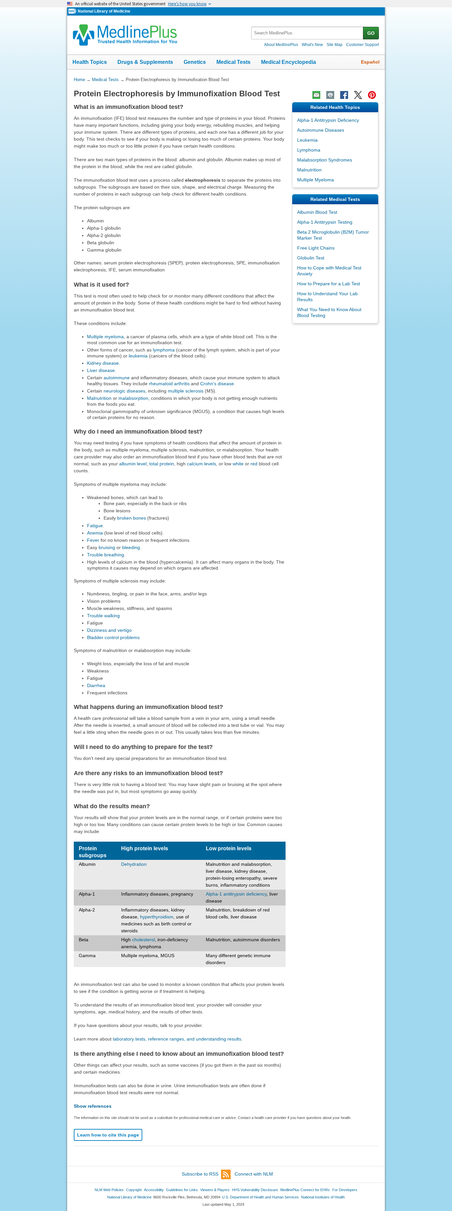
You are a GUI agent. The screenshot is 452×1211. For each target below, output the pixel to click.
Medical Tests (233, 62)
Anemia (95, 533)
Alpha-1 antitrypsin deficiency (236, 894)
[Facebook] (344, 95)
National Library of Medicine (104, 11)
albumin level (133, 463)
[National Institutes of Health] (73, 11)
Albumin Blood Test (317, 212)
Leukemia (307, 140)
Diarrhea (96, 685)
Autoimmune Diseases (320, 130)
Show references (93, 1106)
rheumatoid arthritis (169, 383)
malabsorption (133, 398)
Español (370, 62)
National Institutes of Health (323, 1197)
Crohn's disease (217, 383)
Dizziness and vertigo (109, 630)
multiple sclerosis (185, 391)
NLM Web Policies (109, 1190)
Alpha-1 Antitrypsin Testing (324, 222)
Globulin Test (310, 257)
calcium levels (201, 463)
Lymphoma (308, 150)
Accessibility (154, 1190)
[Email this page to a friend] (316, 95)
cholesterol (143, 939)
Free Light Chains (316, 248)
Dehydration (134, 864)
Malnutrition (99, 398)
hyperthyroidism (156, 916)
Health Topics (89, 62)
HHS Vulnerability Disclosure (255, 1190)
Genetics (195, 62)
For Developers (344, 1190)
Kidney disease (103, 363)
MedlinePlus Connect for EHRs (305, 1190)
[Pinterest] (372, 95)
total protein (161, 463)
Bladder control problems (113, 637)
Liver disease (101, 370)
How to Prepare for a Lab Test (328, 283)
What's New (312, 44)
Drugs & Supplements (145, 62)
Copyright (134, 1190)
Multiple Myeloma (315, 179)
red (253, 463)
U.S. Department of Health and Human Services (260, 1197)
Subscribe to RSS (200, 1174)
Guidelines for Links (182, 1190)
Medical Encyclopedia (288, 62)
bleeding (131, 547)
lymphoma (164, 349)
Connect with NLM (254, 1174)
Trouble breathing (105, 554)
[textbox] (307, 32)
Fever (93, 540)
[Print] (330, 95)
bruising (107, 547)
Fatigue (95, 525)
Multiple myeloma (105, 336)
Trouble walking (103, 615)
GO (371, 33)
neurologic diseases (124, 391)
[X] (358, 95)
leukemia (138, 355)
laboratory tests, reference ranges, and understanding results (177, 1039)
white (238, 463)
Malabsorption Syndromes (324, 160)
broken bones (131, 518)
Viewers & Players (215, 1190)
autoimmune (117, 377)
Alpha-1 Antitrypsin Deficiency (328, 120)
